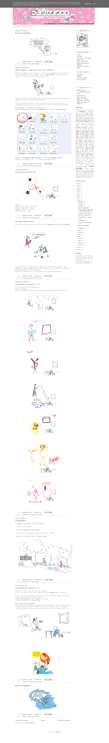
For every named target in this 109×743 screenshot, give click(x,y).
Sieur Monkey (50, 74)
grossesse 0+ (90, 161)
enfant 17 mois (89, 134)
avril (80, 238)
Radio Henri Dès (81, 97)
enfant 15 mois (89, 133)
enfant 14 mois (80, 133)
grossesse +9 (82, 161)
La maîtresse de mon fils (25, 172)
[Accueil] (17, 26)
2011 (78, 249)
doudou (84, 130)
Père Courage (90, 171)
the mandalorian (90, 175)
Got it (95, 3)
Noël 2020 (78, 171)
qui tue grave (65, 224)
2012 (78, 247)
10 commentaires (37, 61)
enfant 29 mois (83, 144)
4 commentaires (37, 275)
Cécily (79, 54)
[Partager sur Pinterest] (52, 62)
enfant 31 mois (89, 147)
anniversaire (91, 111)
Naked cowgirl (86, 170)
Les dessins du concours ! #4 (27, 588)
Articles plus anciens (64, 720)
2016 (78, 194)
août (80, 230)
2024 (78, 183)
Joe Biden (79, 164)
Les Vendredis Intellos (83, 92)
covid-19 (85, 128)
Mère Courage (35, 63)
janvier (81, 244)
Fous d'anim (80, 95)
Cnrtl (78, 93)
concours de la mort (53, 224)
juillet (81, 232)
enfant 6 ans (84, 154)
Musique (92, 168)
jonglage (87, 164)
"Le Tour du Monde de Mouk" (53, 157)
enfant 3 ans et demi (86, 146)
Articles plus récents (22, 720)
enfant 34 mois (80, 150)
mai (80, 236)
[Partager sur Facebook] (50, 62)
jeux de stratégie (89, 163)
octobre (81, 206)
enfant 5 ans (82, 153)
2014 (78, 198)
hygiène (82, 163)
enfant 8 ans (90, 157)
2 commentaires (37, 512)
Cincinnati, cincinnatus (84, 58)
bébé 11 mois (79, 115)
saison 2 (81, 172)
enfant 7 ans (89, 156)
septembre (81, 228)
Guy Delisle (80, 74)
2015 (78, 196)
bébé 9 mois (87, 120)
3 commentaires (37, 714)
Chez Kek (79, 56)
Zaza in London (81, 79)
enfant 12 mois (80, 131)
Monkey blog (80, 60)
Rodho (78, 68)
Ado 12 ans (86, 110)
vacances (78, 177)
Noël (92, 170)
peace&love (83, 171)
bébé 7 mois (90, 118)
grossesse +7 (85, 160)
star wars (78, 175)
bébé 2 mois (87, 115)
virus (92, 177)
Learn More (88, 3)
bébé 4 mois (88, 117)
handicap (78, 163)
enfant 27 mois (83, 143)
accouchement (79, 110)
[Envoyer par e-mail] (45, 62)
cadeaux (77, 124)
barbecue (88, 113)
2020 (78, 187)
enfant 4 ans (79, 151)
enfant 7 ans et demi (81, 157)
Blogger (57, 732)
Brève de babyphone (23, 33)
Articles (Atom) (29, 723)
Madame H (86, 166)
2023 (78, 185)
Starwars (83, 175)
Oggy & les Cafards (82, 61)
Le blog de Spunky (82, 78)
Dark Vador (91, 128)
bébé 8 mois (79, 120)
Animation (82, 111)
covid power (91, 127)
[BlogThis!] (47, 62)
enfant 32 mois (80, 148)
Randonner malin (81, 90)
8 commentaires (37, 163)
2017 (78, 192)
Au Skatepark (20, 521)
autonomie (83, 113)
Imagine (52, 592)
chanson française (88, 124)
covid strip (79, 128)
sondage (85, 174)
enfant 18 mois (80, 136)
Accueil (43, 720)
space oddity (90, 174)
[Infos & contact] (28, 26)
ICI (39, 600)
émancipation (91, 130)
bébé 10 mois (90, 114)
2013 (78, 200)
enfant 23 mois (83, 140)
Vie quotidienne (85, 177)
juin (80, 234)
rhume (77, 172)
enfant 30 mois (80, 147)
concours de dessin (28, 165)
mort (86, 168)
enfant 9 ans (80, 158)
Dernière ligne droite (24, 221)
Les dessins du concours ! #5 (27, 284)
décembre (81, 202)
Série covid (87, 173)
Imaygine (79, 76)
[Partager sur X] (49, 62)
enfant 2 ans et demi (82, 137)
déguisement (78, 130)
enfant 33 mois (27, 63)
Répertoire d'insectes (83, 66)
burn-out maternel (89, 123)
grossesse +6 (79, 160)
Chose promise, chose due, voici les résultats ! (35, 70)
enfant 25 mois (83, 141)
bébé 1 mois (82, 114)
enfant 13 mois (89, 131)
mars (80, 240)
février (81, 242)
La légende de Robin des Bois (31, 157)
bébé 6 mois (83, 118)
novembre (81, 204)
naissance (78, 170)
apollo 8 (78, 113)
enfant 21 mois (83, 138)
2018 (78, 189)
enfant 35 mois (89, 150)
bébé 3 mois (82, 117)
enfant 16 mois (80, 134)
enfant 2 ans (89, 136)
